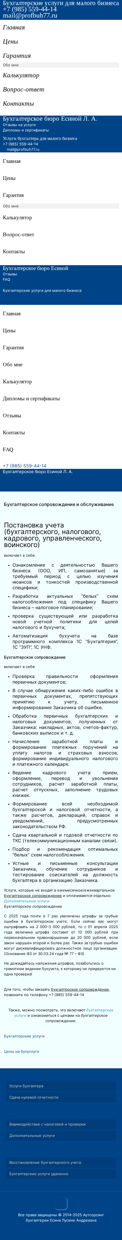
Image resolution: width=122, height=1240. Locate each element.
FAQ (6, 279)
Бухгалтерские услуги (24, 1036)
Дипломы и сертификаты (26, 130)
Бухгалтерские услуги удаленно (38, 1173)
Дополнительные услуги (26, 901)
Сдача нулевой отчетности (33, 1097)
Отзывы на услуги (19, 124)
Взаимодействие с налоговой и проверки (47, 1124)
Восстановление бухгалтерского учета (45, 1162)
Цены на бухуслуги (21, 1051)
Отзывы (10, 274)
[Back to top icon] (61, 1203)
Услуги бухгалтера (26, 1086)
